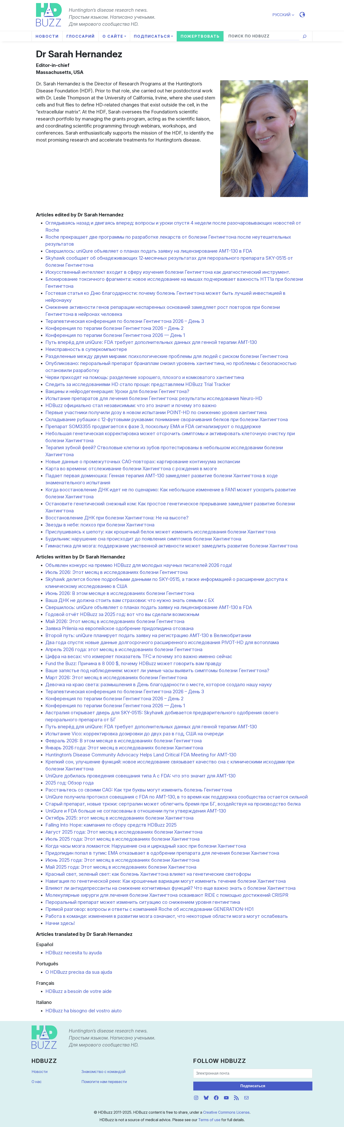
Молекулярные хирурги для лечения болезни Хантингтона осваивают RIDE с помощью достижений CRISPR (166, 895)
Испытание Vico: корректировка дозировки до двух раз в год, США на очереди (134, 734)
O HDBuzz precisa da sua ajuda (78, 972)
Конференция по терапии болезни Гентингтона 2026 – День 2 (114, 328)
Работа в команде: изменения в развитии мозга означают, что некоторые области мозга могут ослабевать (166, 916)
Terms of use (209, 1119)
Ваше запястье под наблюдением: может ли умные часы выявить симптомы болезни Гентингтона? (157, 670)
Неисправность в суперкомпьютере (86, 349)
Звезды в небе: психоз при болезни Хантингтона (99, 525)
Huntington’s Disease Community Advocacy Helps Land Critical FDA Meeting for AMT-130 (140, 755)
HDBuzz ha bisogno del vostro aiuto (83, 1011)
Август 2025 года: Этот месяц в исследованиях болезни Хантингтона (123, 832)
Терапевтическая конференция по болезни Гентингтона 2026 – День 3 (124, 321)
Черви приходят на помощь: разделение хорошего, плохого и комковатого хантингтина (144, 377)
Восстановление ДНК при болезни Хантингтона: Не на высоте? (117, 518)
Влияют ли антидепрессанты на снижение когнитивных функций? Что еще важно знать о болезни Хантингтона (170, 888)
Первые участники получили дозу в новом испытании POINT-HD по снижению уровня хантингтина (156, 412)
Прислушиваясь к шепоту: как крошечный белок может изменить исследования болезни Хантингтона (160, 532)
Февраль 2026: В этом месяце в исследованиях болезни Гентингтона (123, 741)
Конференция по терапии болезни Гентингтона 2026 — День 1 (115, 335)
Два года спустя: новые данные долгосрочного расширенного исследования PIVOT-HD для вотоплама (162, 642)
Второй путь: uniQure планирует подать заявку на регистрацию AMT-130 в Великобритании (148, 635)
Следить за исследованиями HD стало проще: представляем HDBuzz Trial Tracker (138, 384)
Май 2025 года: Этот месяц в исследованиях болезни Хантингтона (120, 867)
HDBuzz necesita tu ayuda (73, 953)
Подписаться (252, 1086)
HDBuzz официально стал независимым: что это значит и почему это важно (130, 405)
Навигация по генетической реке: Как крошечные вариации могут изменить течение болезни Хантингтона (165, 881)
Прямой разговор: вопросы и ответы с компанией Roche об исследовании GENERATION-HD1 (149, 909)
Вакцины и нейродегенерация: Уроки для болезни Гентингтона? (117, 391)
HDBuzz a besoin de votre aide (78, 991)
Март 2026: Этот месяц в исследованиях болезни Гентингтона (116, 677)
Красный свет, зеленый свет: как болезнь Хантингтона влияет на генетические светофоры (148, 874)
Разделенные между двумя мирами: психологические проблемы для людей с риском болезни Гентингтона (166, 356)
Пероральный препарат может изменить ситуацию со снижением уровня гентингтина (142, 902)
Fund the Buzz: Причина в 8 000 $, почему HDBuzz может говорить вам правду (133, 663)
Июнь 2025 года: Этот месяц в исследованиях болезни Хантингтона (122, 860)
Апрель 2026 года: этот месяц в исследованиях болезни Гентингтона (123, 649)
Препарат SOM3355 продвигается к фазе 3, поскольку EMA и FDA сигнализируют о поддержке (153, 426)
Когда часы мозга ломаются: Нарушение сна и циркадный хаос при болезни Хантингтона (145, 846)
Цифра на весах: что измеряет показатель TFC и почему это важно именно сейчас (138, 656)
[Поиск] (304, 36)
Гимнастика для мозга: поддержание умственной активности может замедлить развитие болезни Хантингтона (171, 546)
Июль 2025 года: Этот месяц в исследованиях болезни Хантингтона (122, 839)
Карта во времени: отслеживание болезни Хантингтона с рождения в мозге (131, 468)
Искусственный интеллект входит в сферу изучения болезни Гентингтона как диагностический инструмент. (167, 272)
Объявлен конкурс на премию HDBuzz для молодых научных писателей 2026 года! (138, 565)
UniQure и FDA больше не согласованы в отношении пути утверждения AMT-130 (135, 811)
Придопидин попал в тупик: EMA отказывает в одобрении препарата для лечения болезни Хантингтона (162, 853)
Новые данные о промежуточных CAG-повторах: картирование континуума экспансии (142, 461)
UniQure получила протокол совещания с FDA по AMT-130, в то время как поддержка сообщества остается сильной (176, 797)
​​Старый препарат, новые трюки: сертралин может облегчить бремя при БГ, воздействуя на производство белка (173, 804)
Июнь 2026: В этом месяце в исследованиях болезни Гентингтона (119, 593)
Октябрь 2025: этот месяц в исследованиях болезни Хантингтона (119, 818)
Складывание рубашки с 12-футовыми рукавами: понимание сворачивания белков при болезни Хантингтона (166, 419)
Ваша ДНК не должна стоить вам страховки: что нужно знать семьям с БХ (129, 600)
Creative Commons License (226, 1112)
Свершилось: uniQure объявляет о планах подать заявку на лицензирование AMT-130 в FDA (148, 251)
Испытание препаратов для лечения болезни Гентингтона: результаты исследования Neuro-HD (153, 398)
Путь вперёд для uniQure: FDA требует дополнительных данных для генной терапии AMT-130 (151, 342)
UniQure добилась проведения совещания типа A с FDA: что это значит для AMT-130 (140, 776)
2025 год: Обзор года (69, 783)
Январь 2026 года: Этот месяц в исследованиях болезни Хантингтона (124, 748)
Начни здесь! (60, 923)
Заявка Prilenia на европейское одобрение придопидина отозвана (119, 628)
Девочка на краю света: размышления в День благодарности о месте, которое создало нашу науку (158, 684)
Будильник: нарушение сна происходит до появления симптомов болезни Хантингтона (143, 539)
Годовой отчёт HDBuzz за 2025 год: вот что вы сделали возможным (122, 614)
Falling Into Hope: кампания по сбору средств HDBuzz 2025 (111, 825)
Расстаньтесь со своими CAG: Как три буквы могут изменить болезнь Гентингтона (138, 790)
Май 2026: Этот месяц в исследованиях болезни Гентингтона (114, 621)
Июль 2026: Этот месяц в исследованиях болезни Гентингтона (116, 572)
